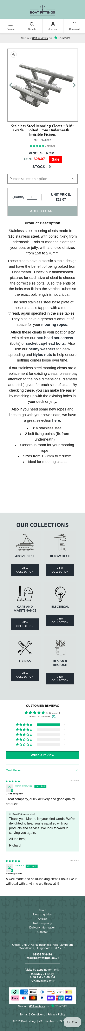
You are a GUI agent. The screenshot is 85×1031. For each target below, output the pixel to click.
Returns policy (42, 923)
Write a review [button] (42, 755)
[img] (13, 781)
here (56, 420)
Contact (42, 931)
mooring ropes (54, 324)
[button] (37, 146)
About (42, 910)
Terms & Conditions (32, 1014)
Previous (13, 85)
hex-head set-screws (55, 338)
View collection (24, 570)
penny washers (41, 349)
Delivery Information (42, 927)
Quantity (18, 197)
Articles (42, 918)
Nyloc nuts (42, 355)
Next (72, 85)
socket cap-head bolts (45, 343)
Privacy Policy (56, 1014)
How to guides (42, 914)
